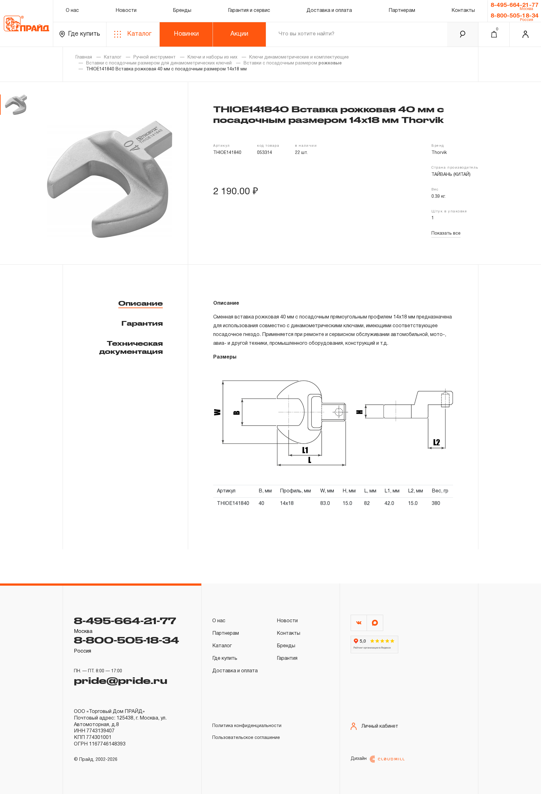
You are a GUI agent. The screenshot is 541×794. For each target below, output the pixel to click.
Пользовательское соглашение (246, 738)
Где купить (84, 34)
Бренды (182, 10)
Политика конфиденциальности (246, 726)
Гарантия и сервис (249, 10)
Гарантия (142, 323)
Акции (239, 34)
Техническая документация (131, 347)
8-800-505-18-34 (514, 16)
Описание (140, 303)
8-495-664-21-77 (514, 5)
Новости (126, 10)
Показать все (446, 234)
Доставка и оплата (329, 10)
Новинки (186, 34)
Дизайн (359, 759)
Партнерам (402, 10)
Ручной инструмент (154, 57)
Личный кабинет (379, 726)
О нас (72, 10)
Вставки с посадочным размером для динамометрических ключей (159, 63)
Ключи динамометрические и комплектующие (299, 57)
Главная (83, 57)
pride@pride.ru (120, 680)
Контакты (463, 10)
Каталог (139, 34)
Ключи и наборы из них (212, 57)
